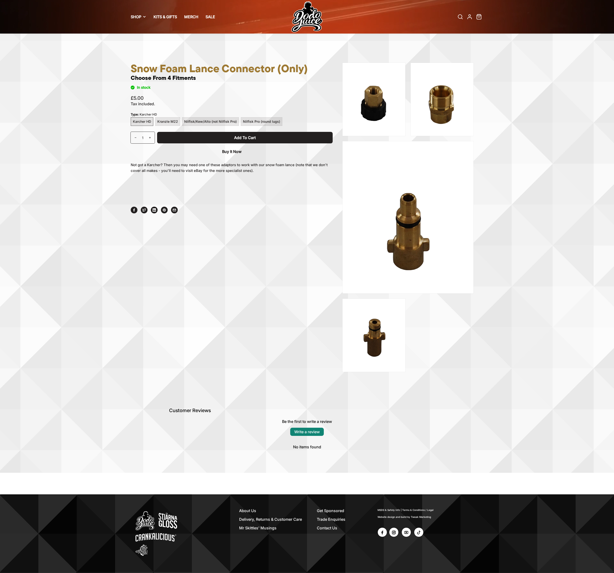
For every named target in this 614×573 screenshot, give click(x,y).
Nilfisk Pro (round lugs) (261, 121)
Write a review (307, 431)
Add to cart (245, 137)
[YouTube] (406, 532)
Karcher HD (142, 121)
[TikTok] (419, 532)
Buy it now (232, 151)
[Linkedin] (154, 210)
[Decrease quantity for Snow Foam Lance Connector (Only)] (134, 137)
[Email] (174, 210)
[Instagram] (394, 532)
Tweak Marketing (421, 516)
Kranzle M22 (167, 121)
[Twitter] (144, 210)
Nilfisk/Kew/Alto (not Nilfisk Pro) (210, 121)
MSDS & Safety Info (389, 510)
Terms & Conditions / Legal (418, 510)
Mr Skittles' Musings (258, 528)
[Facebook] (134, 210)
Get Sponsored (330, 510)
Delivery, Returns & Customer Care (270, 519)
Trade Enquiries (331, 519)
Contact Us (327, 528)
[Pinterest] (164, 210)
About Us (247, 510)
